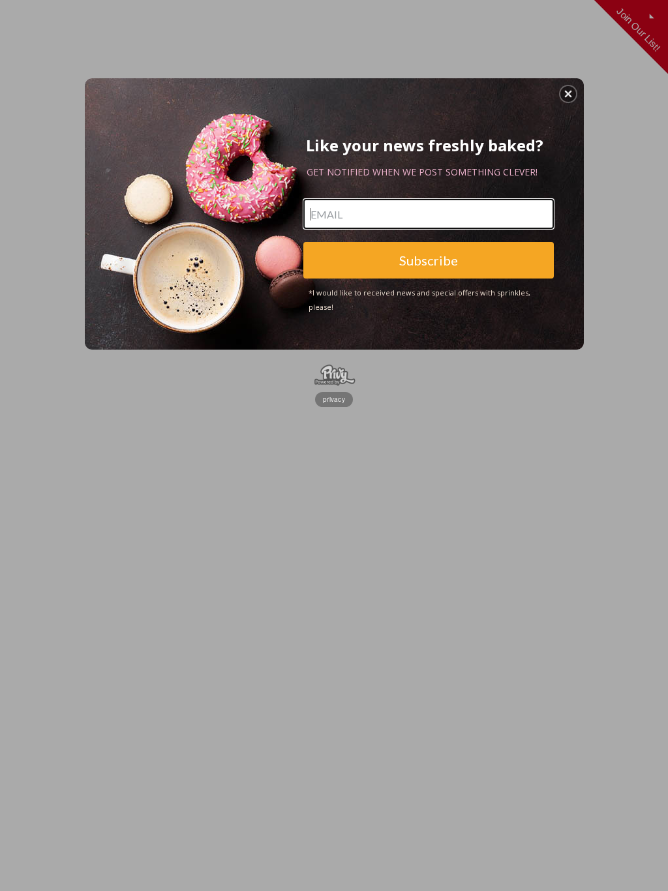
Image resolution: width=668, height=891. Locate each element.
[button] (568, 94)
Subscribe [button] (428, 260)
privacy (334, 399)
